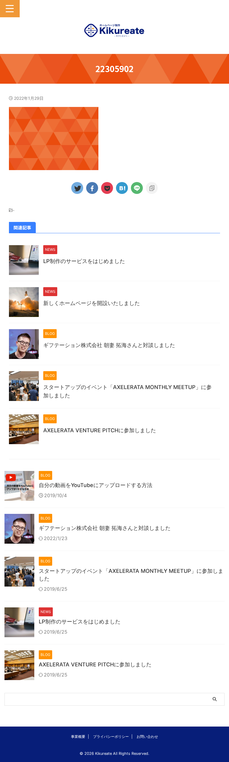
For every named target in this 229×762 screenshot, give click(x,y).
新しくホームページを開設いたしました (91, 303)
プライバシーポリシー (111, 736)
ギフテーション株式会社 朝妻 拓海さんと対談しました (109, 345)
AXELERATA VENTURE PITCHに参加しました (99, 430)
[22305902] (122, 188)
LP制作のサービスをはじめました (84, 261)
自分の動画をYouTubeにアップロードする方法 (95, 485)
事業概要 (78, 736)
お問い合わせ (147, 736)
